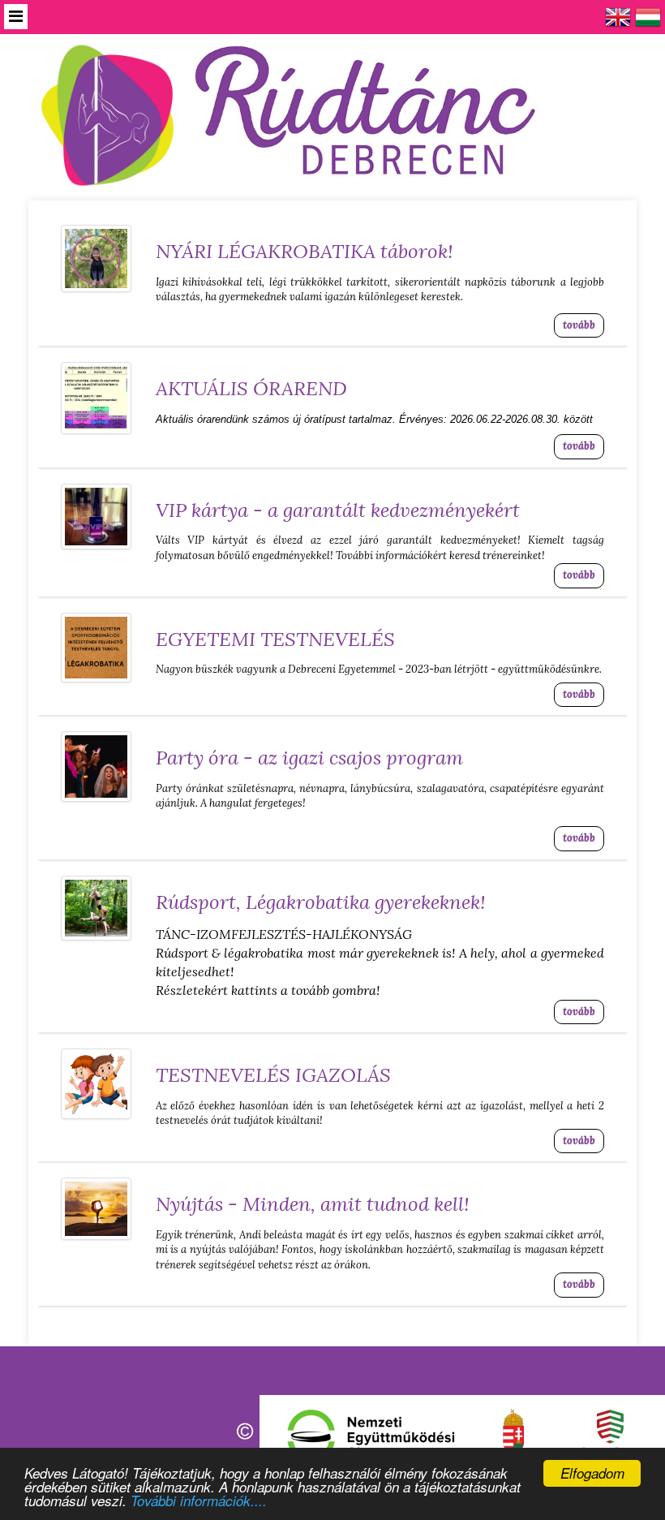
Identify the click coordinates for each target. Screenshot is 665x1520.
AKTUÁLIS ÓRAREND (251, 388)
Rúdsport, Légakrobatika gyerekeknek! (321, 902)
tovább (579, 325)
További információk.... (199, 1500)
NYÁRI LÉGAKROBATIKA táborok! (304, 251)
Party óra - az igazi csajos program (309, 757)
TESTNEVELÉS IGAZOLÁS (273, 1074)
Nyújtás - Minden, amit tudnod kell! (313, 1203)
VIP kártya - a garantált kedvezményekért (338, 510)
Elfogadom (592, 1473)
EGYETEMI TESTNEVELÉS (275, 639)
